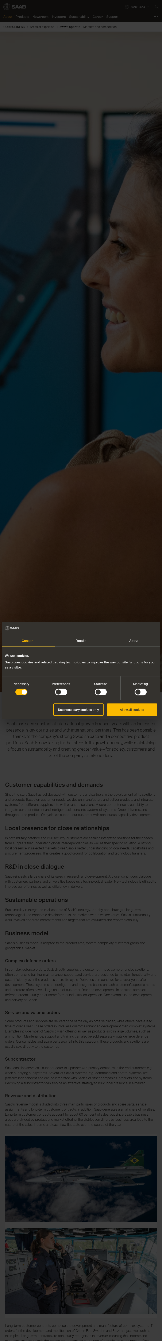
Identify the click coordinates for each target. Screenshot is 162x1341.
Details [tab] (81, 640)
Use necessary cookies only (78, 709)
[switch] (61, 692)
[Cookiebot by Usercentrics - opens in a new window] (138, 628)
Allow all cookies (132, 709)
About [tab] (133, 640)
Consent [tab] (28, 640)
